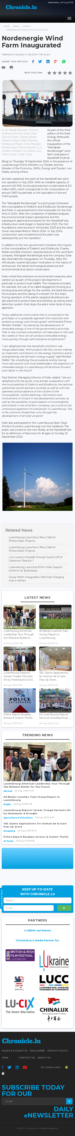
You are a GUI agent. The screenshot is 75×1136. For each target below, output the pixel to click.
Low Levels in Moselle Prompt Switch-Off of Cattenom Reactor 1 (35, 559)
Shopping (9, 831)
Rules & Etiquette (14, 1050)
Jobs (5, 1057)
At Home (8, 841)
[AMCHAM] (20, 983)
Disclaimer (37, 1050)
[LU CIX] (20, 1005)
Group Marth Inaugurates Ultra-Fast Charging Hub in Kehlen (36, 578)
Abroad (7, 791)
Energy (27, 26)
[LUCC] (54, 983)
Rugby (7, 804)
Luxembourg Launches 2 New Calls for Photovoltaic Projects (32, 539)
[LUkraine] (54, 960)
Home (6, 26)
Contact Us (26, 1057)
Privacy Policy (57, 1050)
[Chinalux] (54, 1010)
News (16, 26)
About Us (44, 1057)
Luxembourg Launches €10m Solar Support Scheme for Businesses (35, 569)
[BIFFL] (20, 955)
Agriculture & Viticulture (18, 817)
